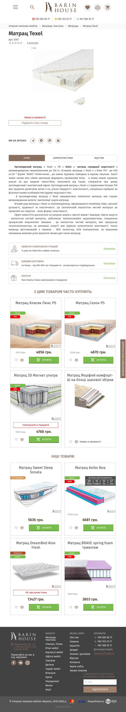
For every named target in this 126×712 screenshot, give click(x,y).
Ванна (49, 685)
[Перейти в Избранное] (87, 7)
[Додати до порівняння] (21, 527)
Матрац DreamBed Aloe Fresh (35, 545)
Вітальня (50, 673)
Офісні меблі (53, 656)
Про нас (74, 637)
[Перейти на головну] (63, 7)
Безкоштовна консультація (123, 359)
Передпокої (52, 681)
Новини (74, 641)
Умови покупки (78, 670)
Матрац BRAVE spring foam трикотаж (90, 545)
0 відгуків (32, 43)
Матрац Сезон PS (90, 303)
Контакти (75, 662)
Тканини (50, 660)
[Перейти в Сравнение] (97, 7)
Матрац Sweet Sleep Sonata (36, 470)
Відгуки (74, 658)
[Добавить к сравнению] (21, 360)
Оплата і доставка (80, 654)
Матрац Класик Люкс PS (36, 303)
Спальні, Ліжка (54, 644)
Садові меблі (52, 669)
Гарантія (75, 646)
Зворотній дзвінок (104, 653)
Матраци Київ (63, 707)
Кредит (74, 650)
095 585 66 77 (105, 637)
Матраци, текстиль (50, 638)
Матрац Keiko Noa (90, 468)
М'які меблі (52, 648)
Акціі (48, 689)
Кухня (48, 677)
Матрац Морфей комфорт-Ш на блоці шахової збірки (90, 377)
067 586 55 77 (105, 645)
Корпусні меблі (54, 652)
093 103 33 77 (105, 641)
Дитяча (49, 665)
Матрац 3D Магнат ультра (36, 375)
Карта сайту (76, 666)
